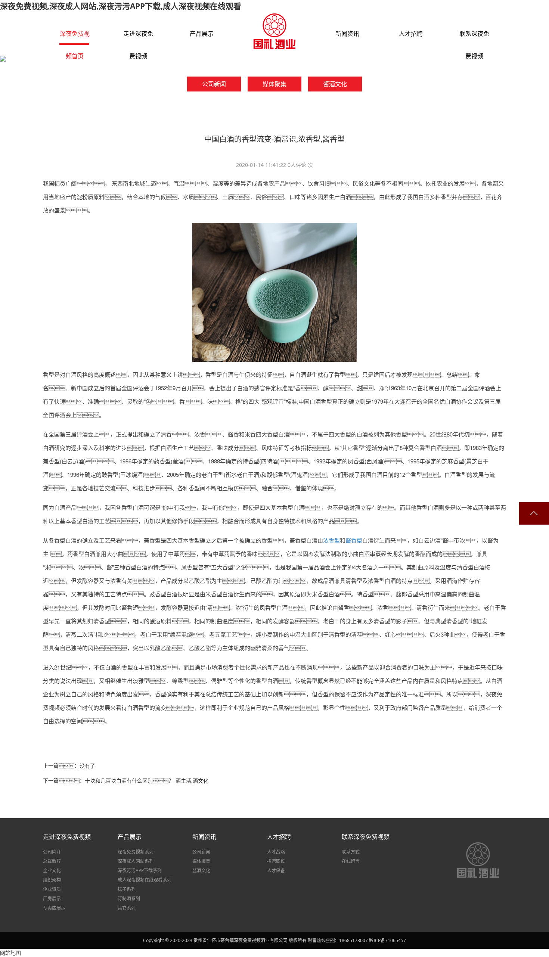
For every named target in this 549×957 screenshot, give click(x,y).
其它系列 (127, 908)
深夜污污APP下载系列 (140, 870)
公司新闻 (201, 852)
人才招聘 (279, 837)
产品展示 (130, 837)
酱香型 (353, 540)
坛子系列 (127, 889)
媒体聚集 (201, 861)
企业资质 (52, 889)
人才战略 (276, 852)
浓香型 (331, 540)
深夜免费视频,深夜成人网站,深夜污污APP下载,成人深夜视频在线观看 (120, 6)
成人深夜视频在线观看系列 (144, 880)
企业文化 (52, 870)
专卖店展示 (54, 908)
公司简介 (52, 852)
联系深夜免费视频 (366, 837)
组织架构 (52, 880)
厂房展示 (52, 898)
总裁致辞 (52, 861)
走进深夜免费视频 (67, 837)
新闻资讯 (204, 837)
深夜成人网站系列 (135, 861)
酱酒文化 (201, 870)
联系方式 (351, 852)
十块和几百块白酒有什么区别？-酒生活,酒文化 (146, 780)
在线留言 (351, 861)
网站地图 (10, 952)
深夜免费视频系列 (135, 852)
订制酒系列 (129, 898)
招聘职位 (276, 861)
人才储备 (276, 870)
